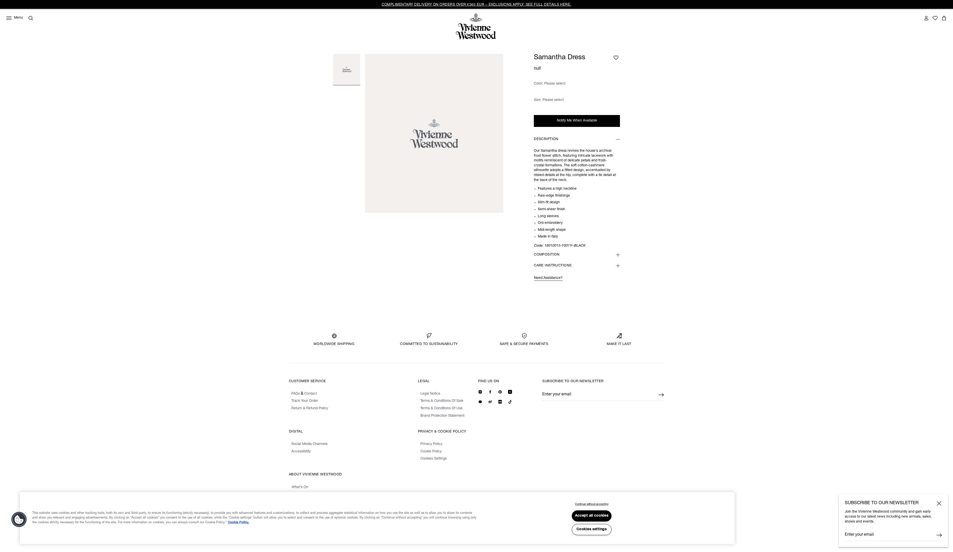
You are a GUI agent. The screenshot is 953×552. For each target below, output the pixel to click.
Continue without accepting (591, 504)
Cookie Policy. (238, 522)
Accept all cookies (592, 516)
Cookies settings (592, 529)
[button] (19, 519)
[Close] (939, 503)
